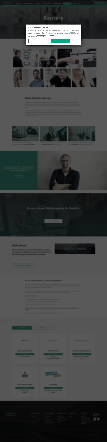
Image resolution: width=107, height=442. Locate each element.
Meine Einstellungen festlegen (38, 40)
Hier (46, 32)
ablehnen (42, 36)
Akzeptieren (72, 32)
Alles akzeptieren (60, 40)
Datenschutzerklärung (41, 35)
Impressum (52, 35)
